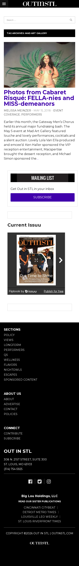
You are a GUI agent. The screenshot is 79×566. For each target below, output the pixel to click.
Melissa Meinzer (17, 110)
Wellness (12, 360)
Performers (31, 114)
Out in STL (39, 543)
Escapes (10, 374)
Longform (12, 345)
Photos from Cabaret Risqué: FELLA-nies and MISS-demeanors (39, 98)
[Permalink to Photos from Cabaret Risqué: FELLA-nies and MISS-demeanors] (39, 65)
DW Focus (39, 4)
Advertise (12, 404)
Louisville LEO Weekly (39, 516)
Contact (10, 409)
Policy (9, 335)
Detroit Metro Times (39, 512)
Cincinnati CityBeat (39, 507)
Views (8, 340)
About (9, 399)
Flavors (10, 365)
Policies (10, 414)
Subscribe (42, 197)
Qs (6, 355)
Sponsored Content (20, 379)
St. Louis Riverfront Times (39, 521)
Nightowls (13, 369)
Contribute (13, 433)
